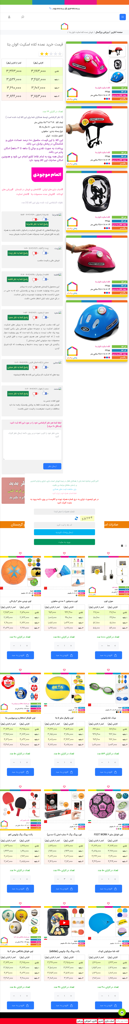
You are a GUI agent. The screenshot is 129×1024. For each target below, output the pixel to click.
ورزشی (80, 1021)
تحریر (100, 1021)
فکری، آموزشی (90, 1021)
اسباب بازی (109, 1021)
